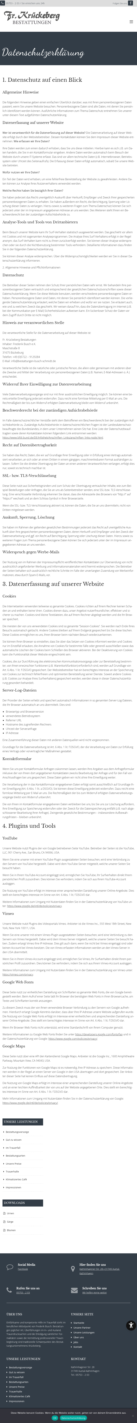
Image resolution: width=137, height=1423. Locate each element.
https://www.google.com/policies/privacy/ (72, 1039)
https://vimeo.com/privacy (18, 974)
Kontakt (78, 1346)
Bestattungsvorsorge (17, 1131)
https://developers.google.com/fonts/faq (99, 1034)
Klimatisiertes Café (16, 1179)
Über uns (79, 1337)
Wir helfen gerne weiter (94, 1292)
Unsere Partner (82, 1327)
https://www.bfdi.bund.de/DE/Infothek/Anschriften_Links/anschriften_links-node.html (53, 437)
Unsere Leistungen (84, 1332)
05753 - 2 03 (23, 1292)
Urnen (10, 1213)
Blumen (11, 1230)
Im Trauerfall (13, 1147)
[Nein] (132, 1415)
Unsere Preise (13, 1163)
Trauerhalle (12, 1171)
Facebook (23, 1269)
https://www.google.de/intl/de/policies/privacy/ (30, 1103)
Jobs (76, 1342)
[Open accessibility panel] (131, 1326)
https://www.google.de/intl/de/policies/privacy (34, 906)
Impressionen (13, 1187)
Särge (10, 1221)
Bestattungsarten (15, 1155)
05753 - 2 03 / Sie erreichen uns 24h (25, 3)
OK (54, 1418)
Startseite (79, 1322)
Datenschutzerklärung (73, 1418)
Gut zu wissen (14, 1139)
